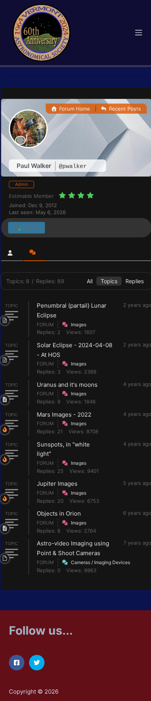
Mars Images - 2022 (64, 414)
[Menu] (138, 32)
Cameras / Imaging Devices (100, 562)
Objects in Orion (59, 513)
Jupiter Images (57, 483)
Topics (109, 281)
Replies (134, 281)
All (90, 281)
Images (78, 324)
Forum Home (74, 109)
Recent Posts (124, 109)
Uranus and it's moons (67, 384)
